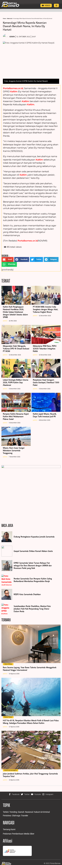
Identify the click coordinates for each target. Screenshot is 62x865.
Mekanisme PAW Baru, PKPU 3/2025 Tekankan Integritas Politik (44, 348)
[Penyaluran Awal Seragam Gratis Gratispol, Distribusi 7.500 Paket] (46, 368)
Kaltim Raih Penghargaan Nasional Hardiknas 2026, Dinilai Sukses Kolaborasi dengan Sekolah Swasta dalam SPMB (15, 311)
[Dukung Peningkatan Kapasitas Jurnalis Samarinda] (6, 536)
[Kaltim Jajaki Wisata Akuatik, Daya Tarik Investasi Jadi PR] (46, 402)
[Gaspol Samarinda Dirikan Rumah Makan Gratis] (6, 551)
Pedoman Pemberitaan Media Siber (18, 834)
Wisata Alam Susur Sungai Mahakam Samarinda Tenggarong (13, 450)
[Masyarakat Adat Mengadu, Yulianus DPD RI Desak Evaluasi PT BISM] (16, 334)
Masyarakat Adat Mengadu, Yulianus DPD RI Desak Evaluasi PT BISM (16, 348)
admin (5, 321)
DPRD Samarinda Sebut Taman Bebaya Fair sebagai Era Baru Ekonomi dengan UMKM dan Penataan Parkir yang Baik (33, 565)
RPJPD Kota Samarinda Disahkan (27, 594)
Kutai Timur (8, 717)
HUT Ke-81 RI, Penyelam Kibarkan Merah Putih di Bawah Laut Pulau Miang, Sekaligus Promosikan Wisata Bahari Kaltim (31, 721)
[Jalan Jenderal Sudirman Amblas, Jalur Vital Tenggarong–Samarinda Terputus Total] (31, 750)
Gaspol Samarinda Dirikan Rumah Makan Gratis (33, 551)
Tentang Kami (9, 829)
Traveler (24, 815)
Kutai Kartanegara (10, 770)
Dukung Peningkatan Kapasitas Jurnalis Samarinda (34, 536)
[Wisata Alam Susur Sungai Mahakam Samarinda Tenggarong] (16, 436)
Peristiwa (7, 815)
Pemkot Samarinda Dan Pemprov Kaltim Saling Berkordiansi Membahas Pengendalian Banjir (33, 579)
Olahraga (16, 815)
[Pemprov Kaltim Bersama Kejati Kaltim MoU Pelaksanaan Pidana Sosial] (16, 402)
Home (4, 18)
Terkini (6, 812)
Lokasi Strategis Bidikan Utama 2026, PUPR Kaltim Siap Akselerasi (15, 382)
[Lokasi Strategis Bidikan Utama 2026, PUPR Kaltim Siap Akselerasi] (16, 368)
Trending (13, 812)
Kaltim (13, 91)
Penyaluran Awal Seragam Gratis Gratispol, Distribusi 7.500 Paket (46, 382)
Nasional (29, 812)
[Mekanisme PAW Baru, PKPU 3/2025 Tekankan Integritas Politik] (46, 334)
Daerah (21, 812)
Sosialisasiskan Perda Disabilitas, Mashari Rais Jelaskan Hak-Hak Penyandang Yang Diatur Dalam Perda (32, 609)
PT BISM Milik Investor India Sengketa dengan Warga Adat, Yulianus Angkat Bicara (45, 309)
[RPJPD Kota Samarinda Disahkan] (6, 594)
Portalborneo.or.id (13, 88)
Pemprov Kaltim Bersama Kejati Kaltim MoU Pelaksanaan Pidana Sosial (16, 416)
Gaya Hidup (8, 664)
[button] (8, 259)
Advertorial (9, 18)
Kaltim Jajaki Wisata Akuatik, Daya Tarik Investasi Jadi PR (45, 415)
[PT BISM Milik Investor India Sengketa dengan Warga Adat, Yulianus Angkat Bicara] (46, 295)
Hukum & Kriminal (42, 812)
